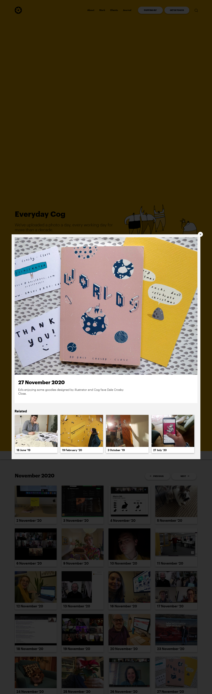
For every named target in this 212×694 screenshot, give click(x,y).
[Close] (200, 234)
